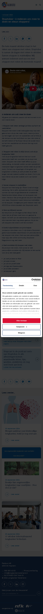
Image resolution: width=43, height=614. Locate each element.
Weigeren (21, 333)
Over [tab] (35, 285)
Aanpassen (20, 327)
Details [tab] (21, 285)
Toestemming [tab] (8, 285)
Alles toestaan (21, 321)
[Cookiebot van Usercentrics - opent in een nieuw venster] (31, 279)
